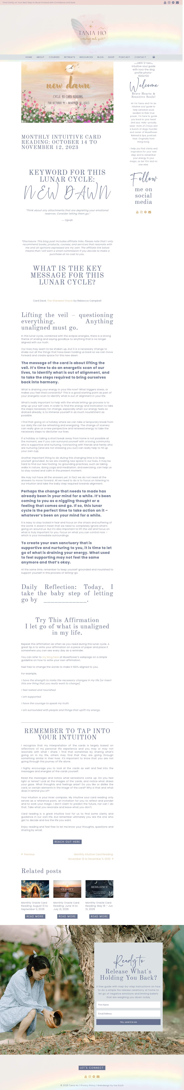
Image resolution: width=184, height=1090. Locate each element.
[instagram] (169, 3)
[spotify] (173, 3)
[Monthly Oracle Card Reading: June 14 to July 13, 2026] (67, 889)
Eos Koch (119, 1085)
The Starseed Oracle (60, 300)
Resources (86, 57)
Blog (100, 57)
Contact (140, 57)
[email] (177, 3)
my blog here (50, 657)
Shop (111, 57)
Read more (35, 916)
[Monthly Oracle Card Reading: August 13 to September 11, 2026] (35, 889)
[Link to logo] (91, 29)
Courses (54, 57)
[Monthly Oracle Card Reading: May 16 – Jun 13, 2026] (99, 889)
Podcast (124, 57)
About (40, 57)
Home (29, 57)
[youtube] (165, 3)
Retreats (69, 57)
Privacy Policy (88, 1085)
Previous (29, 854)
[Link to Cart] (154, 57)
